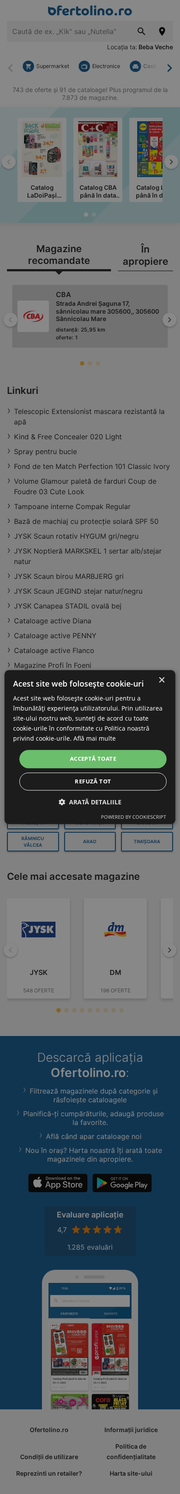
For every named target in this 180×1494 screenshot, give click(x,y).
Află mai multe (94, 739)
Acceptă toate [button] (93, 759)
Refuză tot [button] (93, 781)
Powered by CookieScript (133, 817)
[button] (90, 802)
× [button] (161, 680)
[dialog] (89, 747)
